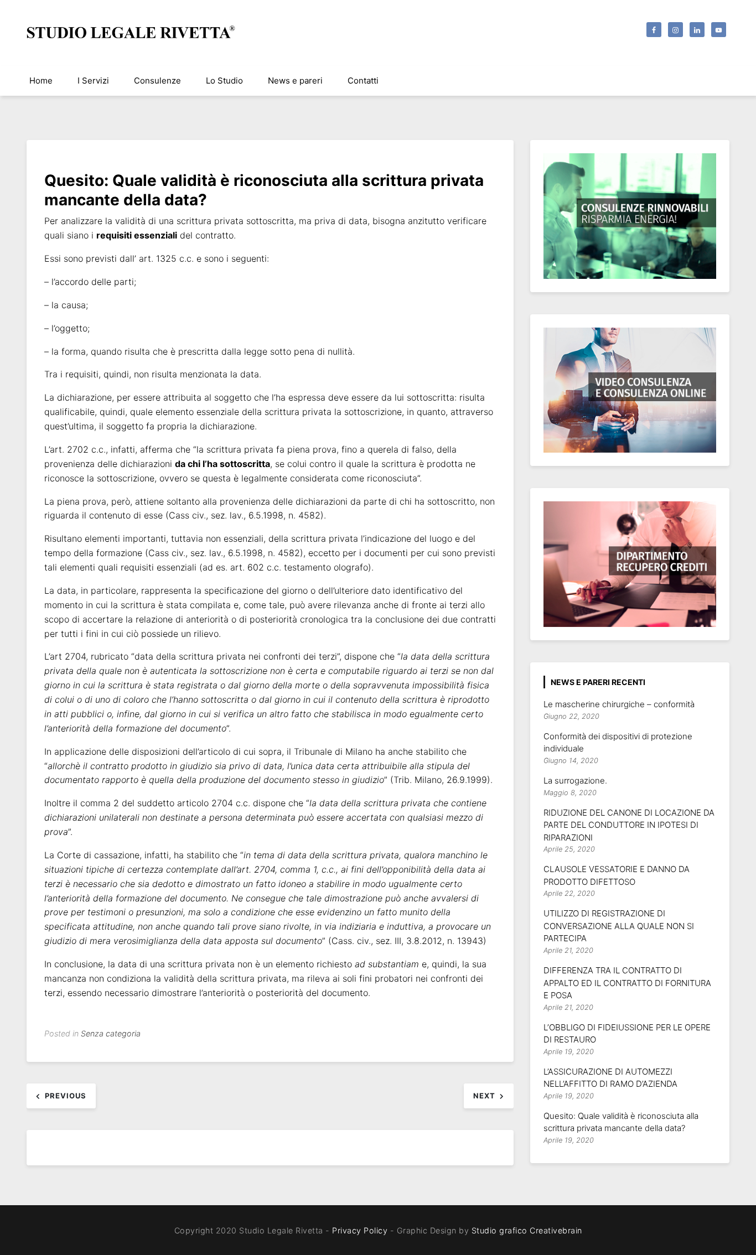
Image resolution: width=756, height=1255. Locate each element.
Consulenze (157, 80)
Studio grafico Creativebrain (527, 1230)
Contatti (363, 80)
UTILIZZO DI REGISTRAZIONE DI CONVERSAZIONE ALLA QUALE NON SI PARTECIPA (618, 925)
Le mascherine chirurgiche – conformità (619, 704)
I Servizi (93, 80)
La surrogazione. (575, 780)
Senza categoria (111, 1033)
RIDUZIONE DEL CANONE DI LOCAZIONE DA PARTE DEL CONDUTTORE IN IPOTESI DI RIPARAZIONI (628, 825)
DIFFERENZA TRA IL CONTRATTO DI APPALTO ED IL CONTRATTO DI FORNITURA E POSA (627, 982)
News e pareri (295, 80)
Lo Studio (224, 80)
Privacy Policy (359, 1230)
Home (41, 80)
